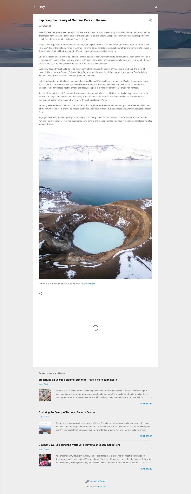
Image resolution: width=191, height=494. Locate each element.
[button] (150, 20)
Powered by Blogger (97, 481)
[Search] (156, 7)
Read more (146, 403)
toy (42, 7)
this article (90, 283)
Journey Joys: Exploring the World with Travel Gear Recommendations (79, 444)
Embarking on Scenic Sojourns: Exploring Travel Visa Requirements (78, 379)
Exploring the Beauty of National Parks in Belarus (67, 412)
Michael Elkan (101, 487)
